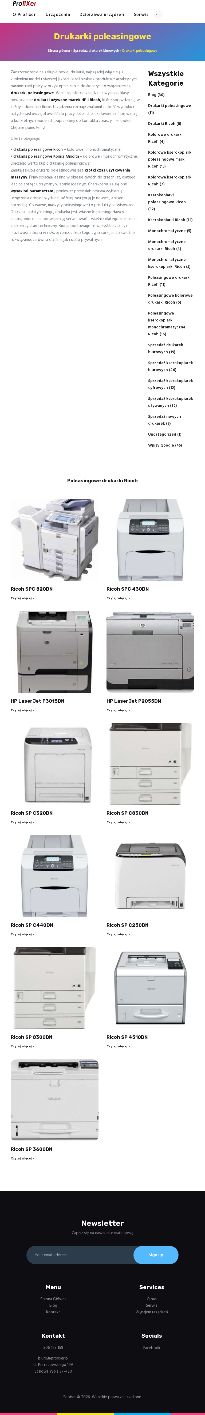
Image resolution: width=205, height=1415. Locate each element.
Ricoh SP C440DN (32, 925)
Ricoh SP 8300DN (31, 1037)
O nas (152, 1299)
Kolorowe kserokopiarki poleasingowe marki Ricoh (170, 159)
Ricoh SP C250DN (127, 925)
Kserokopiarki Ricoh (166, 220)
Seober (69, 1397)
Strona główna (59, 51)
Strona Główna (53, 1299)
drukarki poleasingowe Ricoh (38, 149)
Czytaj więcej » (22, 598)
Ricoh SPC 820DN (32, 589)
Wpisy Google (161, 445)
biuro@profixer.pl (53, 1358)
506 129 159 (53, 1348)
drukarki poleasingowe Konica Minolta (46, 156)
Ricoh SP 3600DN (31, 1149)
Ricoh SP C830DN (127, 813)
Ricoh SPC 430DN (128, 589)
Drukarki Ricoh (161, 124)
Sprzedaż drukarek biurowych (96, 51)
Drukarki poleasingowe (169, 106)
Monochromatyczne (167, 231)
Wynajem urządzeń (152, 1312)
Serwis (151, 1305)
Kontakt (53, 1312)
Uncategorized (162, 434)
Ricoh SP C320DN (32, 813)
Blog (152, 95)
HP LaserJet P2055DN (134, 701)
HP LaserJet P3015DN (37, 701)
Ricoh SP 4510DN (127, 1037)
